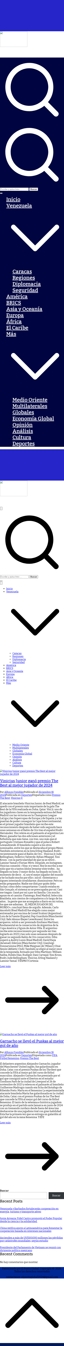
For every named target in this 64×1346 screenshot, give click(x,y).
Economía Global (33, 419)
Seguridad (25, 290)
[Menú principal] (1, 508)
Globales (23, 412)
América (17, 296)
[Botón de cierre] (1, 583)
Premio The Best (29, 1058)
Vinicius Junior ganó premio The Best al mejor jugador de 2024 (29, 783)
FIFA (54, 1055)
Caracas (22, 271)
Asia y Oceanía (24, 309)
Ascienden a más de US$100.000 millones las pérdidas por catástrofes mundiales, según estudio (31, 1239)
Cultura (21, 437)
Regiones (23, 278)
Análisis (22, 431)
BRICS (13, 303)
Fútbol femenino (9, 1058)
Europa (15, 315)
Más (8, 683)
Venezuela (12, 591)
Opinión (22, 425)
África (14, 321)
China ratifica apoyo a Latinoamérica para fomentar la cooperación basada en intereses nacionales (31, 1230)
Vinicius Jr (17, 798)
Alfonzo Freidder (14, 792)
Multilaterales (29, 406)
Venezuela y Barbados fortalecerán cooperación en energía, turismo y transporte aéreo (29, 1210)
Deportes (23, 444)
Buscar (4, 1190)
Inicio (13, 199)
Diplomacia (26, 284)
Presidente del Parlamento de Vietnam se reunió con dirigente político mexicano (30, 1249)
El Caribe (17, 328)
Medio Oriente (29, 400)
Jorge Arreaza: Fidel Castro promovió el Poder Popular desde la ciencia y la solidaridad (31, 1220)
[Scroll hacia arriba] (32, 1344)
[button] (1, 193)
